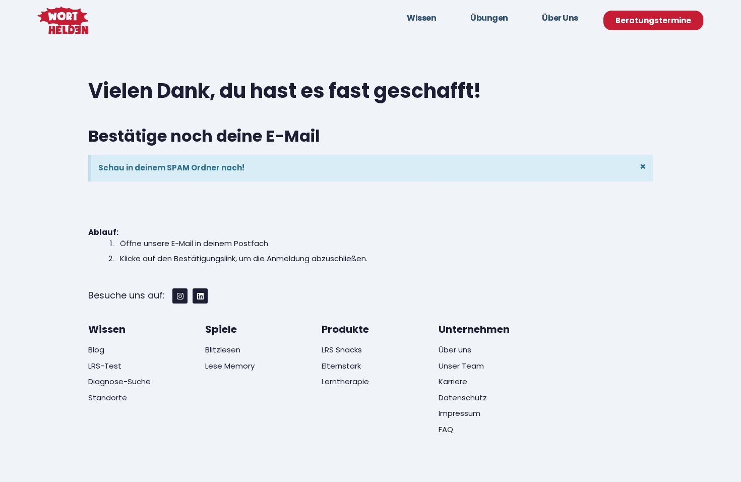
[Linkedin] (200, 296)
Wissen (421, 18)
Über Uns (560, 18)
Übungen (489, 18)
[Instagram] (180, 296)
